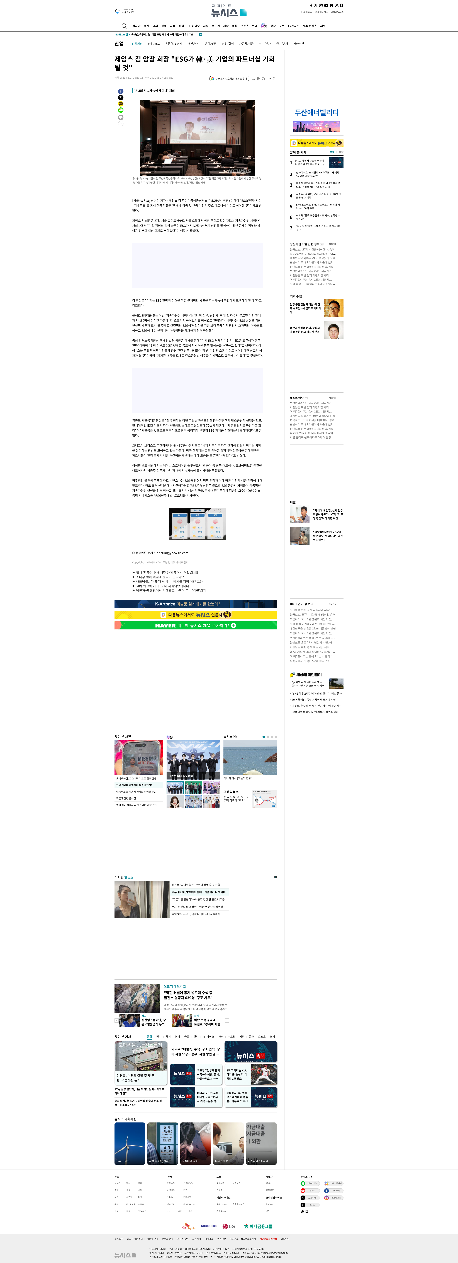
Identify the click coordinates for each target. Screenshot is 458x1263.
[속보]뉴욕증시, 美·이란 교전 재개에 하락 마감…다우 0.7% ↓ (155, 34)
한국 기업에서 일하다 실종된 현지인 (134, 785)
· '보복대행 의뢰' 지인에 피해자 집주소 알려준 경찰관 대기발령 (317, 712)
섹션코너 (171, 1204)
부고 (180, 1211)
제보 (323, 26)
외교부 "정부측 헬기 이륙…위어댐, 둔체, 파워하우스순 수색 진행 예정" (208, 1074)
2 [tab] (268, 737)
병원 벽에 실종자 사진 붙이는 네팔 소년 (136, 805)
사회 (206, 26)
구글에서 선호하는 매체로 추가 (231, 78)
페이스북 (336, 1190)
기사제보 (209, 1238)
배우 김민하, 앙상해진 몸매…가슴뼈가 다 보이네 (198, 892)
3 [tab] (272, 737)
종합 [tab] (341, 152)
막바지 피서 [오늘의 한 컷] (237, 778)
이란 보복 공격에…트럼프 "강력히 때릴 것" (207, 1024)
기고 (185, 1190)
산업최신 (137, 43)
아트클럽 (171, 1190)
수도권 (216, 26)
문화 (234, 26)
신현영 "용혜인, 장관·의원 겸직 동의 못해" (154, 1024)
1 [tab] (263, 737)
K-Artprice (307, 12)
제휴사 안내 (152, 1238)
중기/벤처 (282, 43)
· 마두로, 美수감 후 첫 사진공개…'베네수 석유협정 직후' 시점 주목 (317, 705)
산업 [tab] (332, 152)
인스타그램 (336, 1197)
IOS (267, 1211)
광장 (273, 26)
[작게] (269, 78)
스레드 (312, 1204)
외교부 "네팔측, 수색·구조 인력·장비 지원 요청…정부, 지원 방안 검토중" (195, 1052)
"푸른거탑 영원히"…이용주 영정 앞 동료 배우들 (198, 899)
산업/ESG (154, 43)
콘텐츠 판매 (167, 1238)
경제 (164, 26)
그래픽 (219, 1190)
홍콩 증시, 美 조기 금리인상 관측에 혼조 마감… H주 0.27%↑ (138, 1103)
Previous (116, 1020)
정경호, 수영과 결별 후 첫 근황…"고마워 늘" (135, 1078)
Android (269, 1204)
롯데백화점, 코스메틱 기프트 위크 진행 (136, 778)
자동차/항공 (246, 43)
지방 (226, 26)
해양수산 (298, 43)
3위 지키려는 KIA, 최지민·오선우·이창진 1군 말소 (236, 1074)
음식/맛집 (211, 43)
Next (227, 1020)
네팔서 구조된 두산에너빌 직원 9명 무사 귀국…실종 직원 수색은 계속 (207, 1097)
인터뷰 (170, 1197)
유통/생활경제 (173, 43)
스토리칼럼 (188, 1183)
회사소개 (118, 1238)
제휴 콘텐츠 (310, 26)
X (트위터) (312, 1197)
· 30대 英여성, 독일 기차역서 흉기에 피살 (313, 699)
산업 (181, 26)
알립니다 (285, 1238)
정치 (146, 26)
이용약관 (221, 1238)
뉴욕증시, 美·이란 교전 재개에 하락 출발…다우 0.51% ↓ (237, 1097)
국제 (155, 26)
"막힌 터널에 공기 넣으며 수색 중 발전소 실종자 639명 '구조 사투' (188, 995)
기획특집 (187, 1197)
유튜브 (312, 1190)
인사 (169, 1211)
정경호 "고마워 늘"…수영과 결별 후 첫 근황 (196, 885)
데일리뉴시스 (189, 1204)
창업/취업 (228, 43)
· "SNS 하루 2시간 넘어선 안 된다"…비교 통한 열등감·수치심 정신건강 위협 (317, 693)
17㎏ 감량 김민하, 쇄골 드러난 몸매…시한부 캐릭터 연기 (139, 1091)
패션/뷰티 (193, 43)
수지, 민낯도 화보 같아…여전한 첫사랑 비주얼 (197, 907)
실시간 (136, 26)
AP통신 (269, 1183)
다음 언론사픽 (336, 1183)
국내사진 (220, 1183)
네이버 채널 (312, 1183)
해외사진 (236, 1183)
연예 (254, 26)
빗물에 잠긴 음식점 (126, 798)
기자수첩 (296, 296)
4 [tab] (276, 737)
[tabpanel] (250, 762)
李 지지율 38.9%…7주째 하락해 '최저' (236, 798)
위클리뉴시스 (337, 12)
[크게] (274, 78)
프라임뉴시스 (321, 12)
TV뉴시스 (293, 26)
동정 (191, 1211)
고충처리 (196, 1238)
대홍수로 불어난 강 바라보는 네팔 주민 (136, 791)
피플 (293, 502)
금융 (172, 26)
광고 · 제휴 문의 (135, 1238)
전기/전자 (265, 43)
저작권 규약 (182, 1238)
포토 (281, 26)
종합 (149, 1037)
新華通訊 (270, 1190)
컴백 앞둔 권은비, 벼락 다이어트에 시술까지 (196, 914)
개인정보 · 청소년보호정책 (243, 1238)
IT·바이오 (193, 26)
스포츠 (245, 26)
